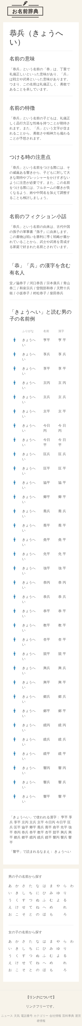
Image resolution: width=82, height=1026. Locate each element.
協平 (46, 482)
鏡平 (46, 753)
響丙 (46, 768)
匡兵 (46, 454)
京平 (46, 411)
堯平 (46, 539)
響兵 (46, 782)
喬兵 (46, 511)
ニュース (7, 1015)
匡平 (46, 468)
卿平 (46, 497)
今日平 (61, 822)
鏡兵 (46, 739)
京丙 (46, 383)
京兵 (46, 397)
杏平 (46, 639)
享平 (46, 368)
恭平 (46, 611)
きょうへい (62, 851)
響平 (46, 796)
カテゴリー (41, 1015)
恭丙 (46, 582)
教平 (46, 625)
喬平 (46, 525)
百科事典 (68, 1015)
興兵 (46, 668)
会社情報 (55, 1015)
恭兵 (46, 596)
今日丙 (50, 822)
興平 (46, 682)
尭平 (46, 554)
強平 (46, 568)
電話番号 (27, 1015)
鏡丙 (46, 725)
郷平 (46, 711)
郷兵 (46, 696)
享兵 (46, 354)
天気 (17, 1015)
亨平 (46, 340)
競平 (46, 654)
